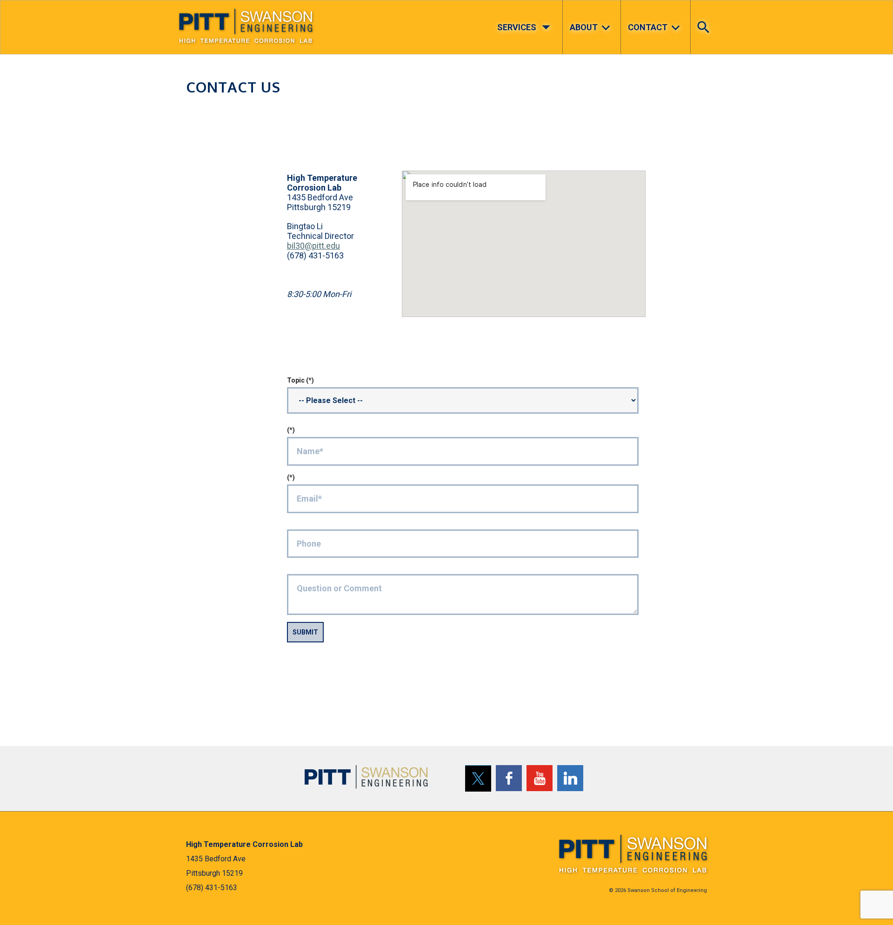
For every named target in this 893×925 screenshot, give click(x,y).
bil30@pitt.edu (313, 246)
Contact (656, 28)
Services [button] (526, 27)
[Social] (478, 778)
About (592, 28)
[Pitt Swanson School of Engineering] (366, 776)
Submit (305, 632)
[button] (706, 20)
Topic (296, 380)
